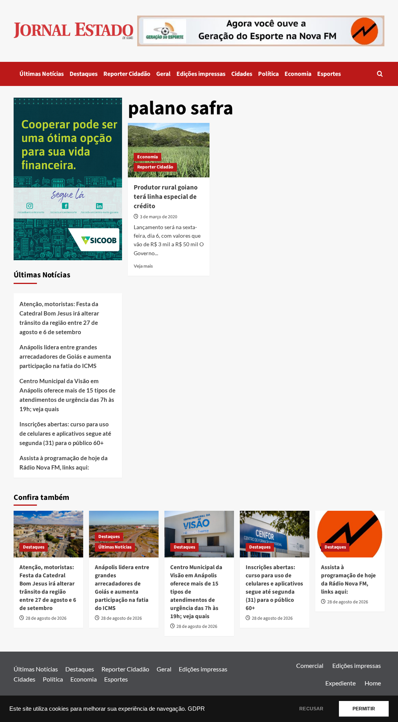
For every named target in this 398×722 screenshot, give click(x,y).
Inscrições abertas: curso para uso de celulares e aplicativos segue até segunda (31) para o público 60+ (65, 433)
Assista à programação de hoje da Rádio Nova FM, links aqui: (63, 462)
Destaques (84, 74)
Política (268, 74)
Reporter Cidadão (126, 74)
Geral (163, 74)
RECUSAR (311, 708)
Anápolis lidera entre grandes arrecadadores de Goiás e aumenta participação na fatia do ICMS (65, 356)
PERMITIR (364, 708)
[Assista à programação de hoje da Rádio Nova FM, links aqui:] (350, 534)
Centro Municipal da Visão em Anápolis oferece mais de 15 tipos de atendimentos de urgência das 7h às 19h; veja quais (67, 394)
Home (373, 683)
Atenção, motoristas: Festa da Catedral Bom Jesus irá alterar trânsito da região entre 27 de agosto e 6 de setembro (59, 317)
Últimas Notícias (41, 74)
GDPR (196, 709)
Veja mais (143, 266)
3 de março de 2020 (158, 217)
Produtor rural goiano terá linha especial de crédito (165, 197)
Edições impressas (200, 74)
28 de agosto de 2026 (46, 618)
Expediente (340, 683)
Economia (298, 74)
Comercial (309, 665)
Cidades (241, 74)
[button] (380, 74)
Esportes (329, 74)
